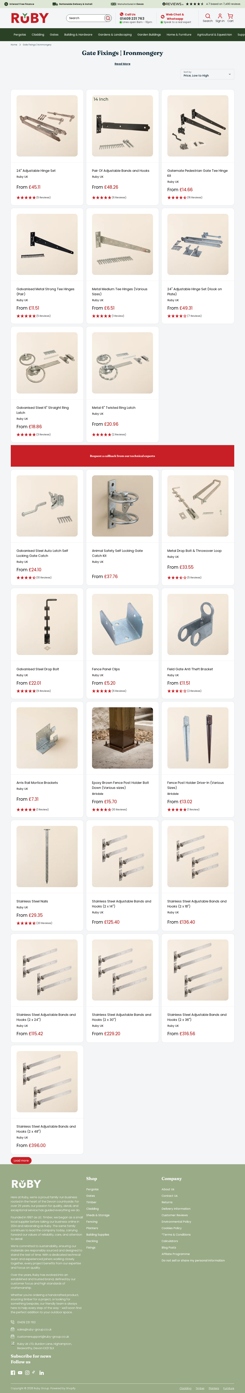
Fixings (90, 1247)
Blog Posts (169, 1247)
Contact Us (170, 1196)
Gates (54, 35)
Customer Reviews (175, 1215)
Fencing (91, 1222)
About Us (168, 1189)
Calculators (170, 1241)
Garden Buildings (149, 35)
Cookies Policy (172, 1228)
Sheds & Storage (98, 1215)
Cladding (38, 35)
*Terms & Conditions (176, 1235)
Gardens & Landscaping (115, 35)
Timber (91, 1202)
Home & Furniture (179, 35)
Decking (92, 1241)
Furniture (228, 1388)
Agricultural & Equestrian (214, 35)
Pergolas (20, 35)
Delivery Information (176, 1209)
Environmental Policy (176, 1222)
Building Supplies (97, 1235)
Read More (122, 64)
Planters (92, 1228)
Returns (167, 1202)
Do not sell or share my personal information (193, 1260)
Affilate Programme (176, 1254)
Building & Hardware (78, 35)
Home (14, 44)
